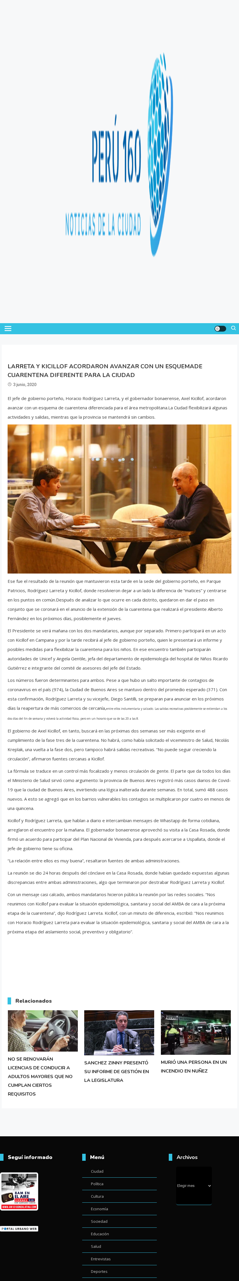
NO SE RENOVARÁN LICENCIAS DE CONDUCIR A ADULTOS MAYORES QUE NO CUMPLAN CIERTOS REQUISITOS (40, 1076)
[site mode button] (220, 329)
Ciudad (97, 1171)
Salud (96, 1246)
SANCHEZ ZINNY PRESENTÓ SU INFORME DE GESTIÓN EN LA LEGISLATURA (116, 1072)
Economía (99, 1208)
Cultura (97, 1196)
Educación (100, 1233)
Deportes (99, 1271)
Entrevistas (101, 1258)
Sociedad (99, 1221)
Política (97, 1183)
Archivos (187, 1157)
